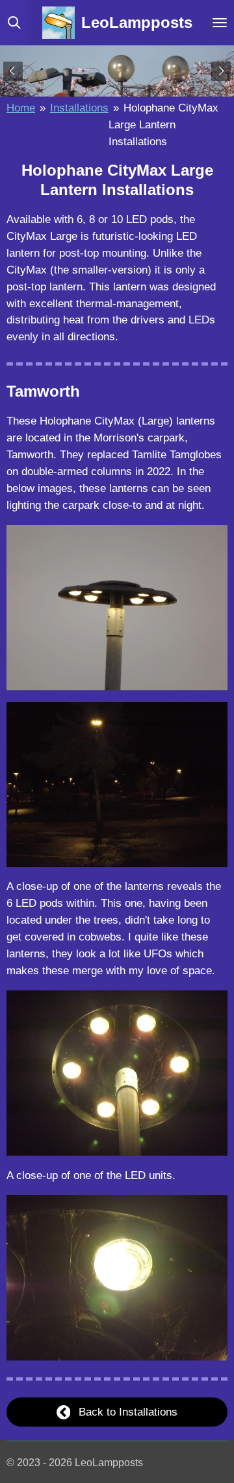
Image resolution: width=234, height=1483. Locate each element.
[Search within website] (14, 22)
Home (20, 107)
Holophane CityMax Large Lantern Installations (163, 124)
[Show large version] (117, 607)
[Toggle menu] (219, 22)
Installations (79, 107)
